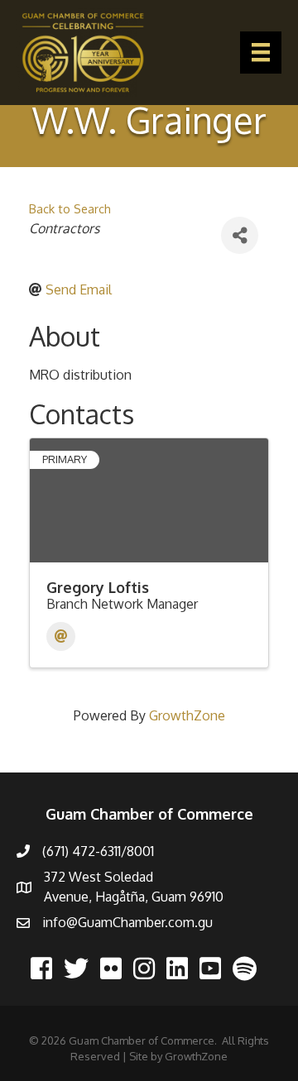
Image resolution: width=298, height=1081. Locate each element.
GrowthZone (187, 715)
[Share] (239, 235)
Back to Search (70, 208)
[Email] (60, 636)
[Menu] (260, 52)
